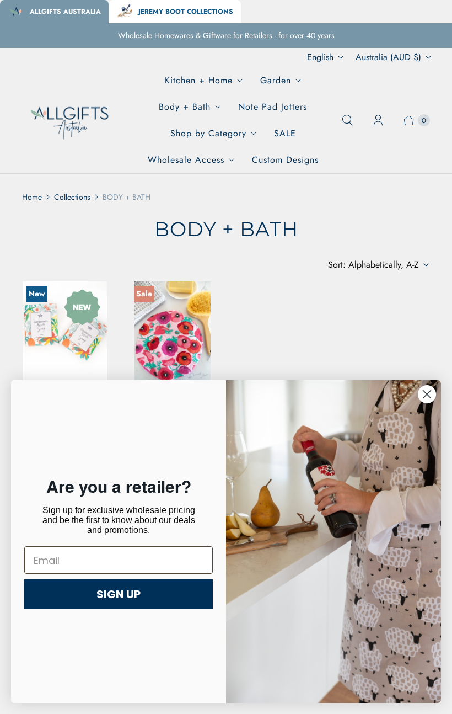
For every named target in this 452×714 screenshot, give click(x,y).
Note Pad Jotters (272, 106)
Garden (275, 80)
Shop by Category (208, 133)
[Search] (347, 120)
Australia (388, 57)
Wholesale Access (186, 159)
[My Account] (378, 120)
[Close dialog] (427, 394)
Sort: (373, 264)
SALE (285, 133)
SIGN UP (118, 594)
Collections (72, 197)
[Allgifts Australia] (70, 120)
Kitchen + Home (199, 80)
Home (32, 197)
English (320, 57)
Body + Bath (185, 106)
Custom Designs (285, 159)
